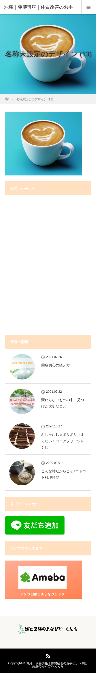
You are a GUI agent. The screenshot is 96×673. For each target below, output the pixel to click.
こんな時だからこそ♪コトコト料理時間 (63, 474)
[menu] (88, 7)
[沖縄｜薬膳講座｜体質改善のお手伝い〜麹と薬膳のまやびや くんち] (48, 630)
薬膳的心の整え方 (55, 365)
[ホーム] (6, 97)
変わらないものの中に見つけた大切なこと (62, 403)
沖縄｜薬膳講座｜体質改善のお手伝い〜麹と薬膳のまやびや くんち (57, 665)
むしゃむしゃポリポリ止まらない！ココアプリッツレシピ (62, 441)
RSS (47, 655)
